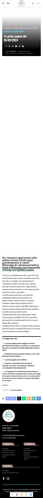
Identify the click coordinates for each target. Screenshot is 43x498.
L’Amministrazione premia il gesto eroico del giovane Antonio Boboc (20, 355)
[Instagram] (8, 478)
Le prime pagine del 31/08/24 (15, 360)
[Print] (22, 46)
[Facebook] (3, 478)
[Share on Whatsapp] (12, 46)
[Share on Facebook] (9, 46)
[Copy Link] (19, 46)
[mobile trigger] (4, 3)
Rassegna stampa (17, 31)
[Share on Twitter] (17, 494)
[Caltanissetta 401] (21, 3)
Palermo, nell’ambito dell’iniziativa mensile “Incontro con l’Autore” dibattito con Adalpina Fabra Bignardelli (18, 365)
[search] (33, 3)
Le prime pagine (16, 390)
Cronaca (7, 31)
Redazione (13, 51)
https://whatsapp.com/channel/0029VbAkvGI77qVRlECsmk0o (21, 268)
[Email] (16, 46)
